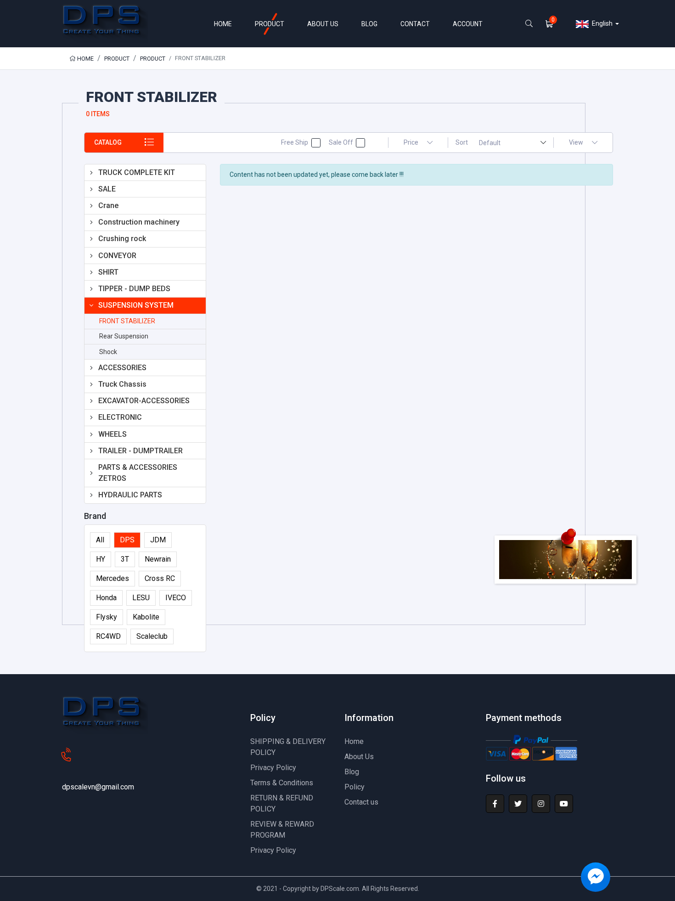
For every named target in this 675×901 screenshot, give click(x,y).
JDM (158, 539)
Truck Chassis (122, 384)
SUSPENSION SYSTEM (136, 305)
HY (100, 559)
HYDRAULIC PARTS (130, 494)
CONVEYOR (117, 255)
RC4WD (108, 636)
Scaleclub (152, 636)
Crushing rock (122, 238)
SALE (107, 189)
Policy (354, 787)
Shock (108, 351)
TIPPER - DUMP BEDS (134, 288)
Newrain (158, 559)
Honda (106, 597)
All (100, 539)
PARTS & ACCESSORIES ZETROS (137, 473)
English (602, 23)
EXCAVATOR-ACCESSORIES (144, 400)
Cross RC (160, 578)
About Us (359, 756)
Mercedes (112, 578)
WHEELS (112, 434)
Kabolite (146, 617)
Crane (108, 205)
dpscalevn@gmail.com (98, 787)
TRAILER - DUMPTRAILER (140, 450)
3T (125, 559)
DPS (127, 539)
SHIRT (108, 272)
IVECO (175, 597)
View (577, 142)
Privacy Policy (273, 767)
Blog (351, 771)
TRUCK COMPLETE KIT (136, 172)
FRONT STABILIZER (127, 321)
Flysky (106, 617)
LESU (141, 597)
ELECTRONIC (120, 417)
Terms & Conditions (281, 782)
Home (85, 58)
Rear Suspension (123, 336)
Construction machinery (139, 222)
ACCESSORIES (122, 367)
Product (116, 58)
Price (412, 142)
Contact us (361, 802)
